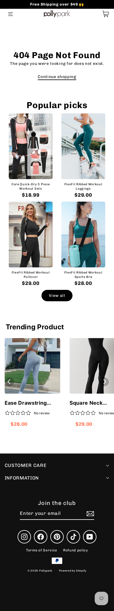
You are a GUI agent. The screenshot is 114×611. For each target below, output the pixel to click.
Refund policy (75, 550)
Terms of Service (41, 550)
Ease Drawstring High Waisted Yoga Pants (29, 403)
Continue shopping (57, 76)
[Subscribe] (89, 514)
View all (57, 295)
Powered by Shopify (73, 570)
